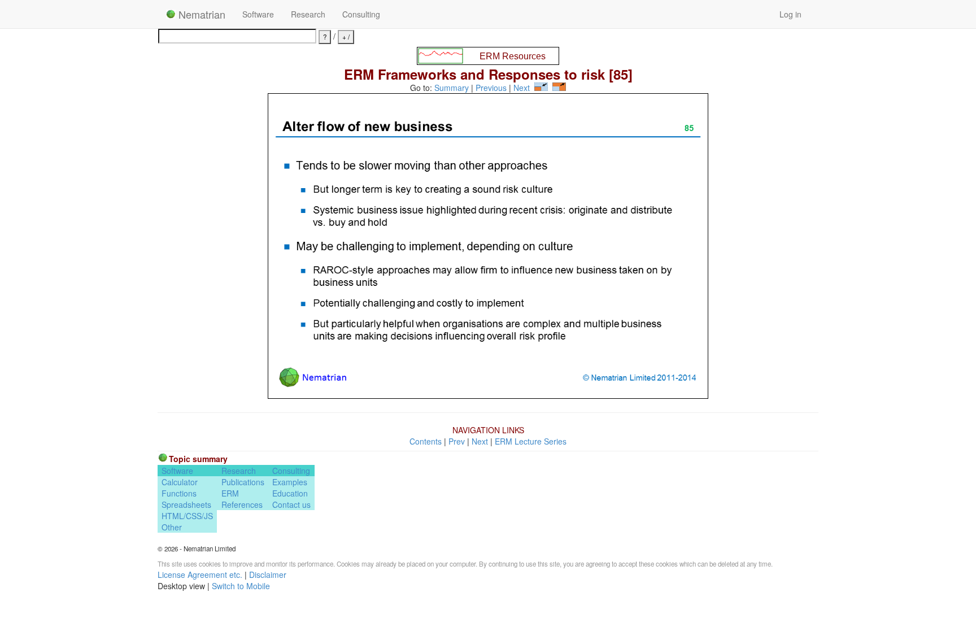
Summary (451, 87)
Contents (425, 441)
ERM (230, 493)
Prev (456, 441)
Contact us (291, 504)
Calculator (180, 482)
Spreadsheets (186, 504)
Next (521, 87)
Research (308, 14)
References (242, 504)
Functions (179, 493)
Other (172, 527)
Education (290, 493)
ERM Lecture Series (531, 441)
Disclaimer (267, 574)
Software (258, 14)
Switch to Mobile (241, 585)
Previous (491, 87)
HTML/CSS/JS (187, 515)
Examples (289, 482)
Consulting (361, 14)
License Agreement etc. (200, 574)
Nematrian (200, 14)
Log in (790, 14)
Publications (242, 482)
